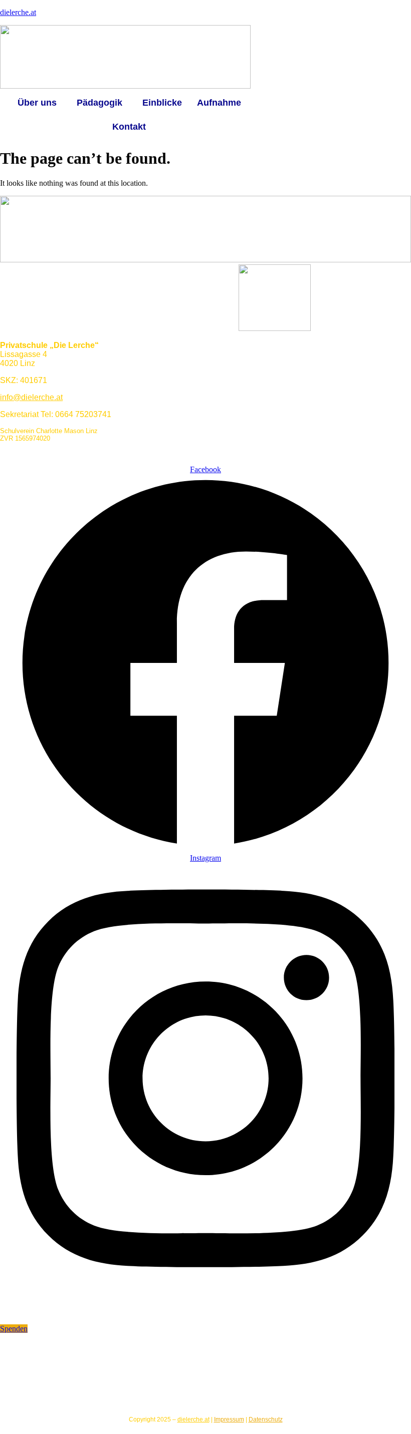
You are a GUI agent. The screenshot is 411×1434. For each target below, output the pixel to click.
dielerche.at (18, 12)
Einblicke (162, 103)
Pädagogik (99, 103)
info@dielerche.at (31, 397)
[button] (39, 103)
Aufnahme (219, 103)
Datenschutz (266, 1419)
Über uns (37, 103)
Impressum (229, 1419)
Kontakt (129, 127)
